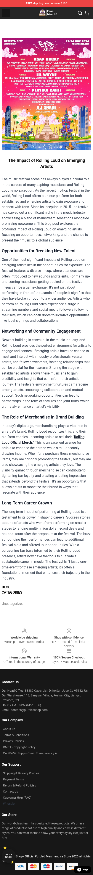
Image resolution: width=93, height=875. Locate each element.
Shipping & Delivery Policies (21, 773)
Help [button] (85, 869)
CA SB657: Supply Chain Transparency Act (31, 753)
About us (9, 729)
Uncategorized (13, 604)
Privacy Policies (13, 741)
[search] (80, 13)
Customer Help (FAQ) (17, 797)
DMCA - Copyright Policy (19, 747)
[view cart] (87, 13)
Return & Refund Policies (19, 785)
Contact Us (10, 791)
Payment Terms (13, 779)
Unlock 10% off (9, 856)
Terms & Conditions (16, 735)
